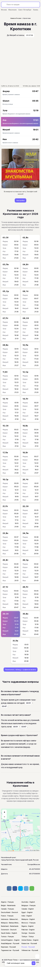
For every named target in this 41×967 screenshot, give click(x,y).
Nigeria (24, 926)
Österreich (5, 930)
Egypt (24, 912)
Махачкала (12, 10)
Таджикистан (6, 950)
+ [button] (4, 812)
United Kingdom (7, 940)
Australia (25, 902)
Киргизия (4, 947)
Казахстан (25, 943)
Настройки (20, 200)
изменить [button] (28, 230)
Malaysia (25, 919)
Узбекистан (26, 950)
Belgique (25, 905)
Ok (33, 963)
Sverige (24, 933)
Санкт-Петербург (24, 10)
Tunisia (3, 936)
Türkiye (24, 936)
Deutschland (5, 912)
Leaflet (27, 850)
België (3, 905)
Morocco (25, 923)
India (23, 916)
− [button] (4, 816)
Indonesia (4, 919)
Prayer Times (13, 960)
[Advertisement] (20, 61)
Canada (3, 909)
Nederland (5, 926)
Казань (35, 10)
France (3, 916)
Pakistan (25, 930)
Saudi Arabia (5, 933)
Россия (24, 947)
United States (27, 940)
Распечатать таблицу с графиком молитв (20, 669)
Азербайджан (6, 943)
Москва (4, 10)
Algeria (3, 902)
